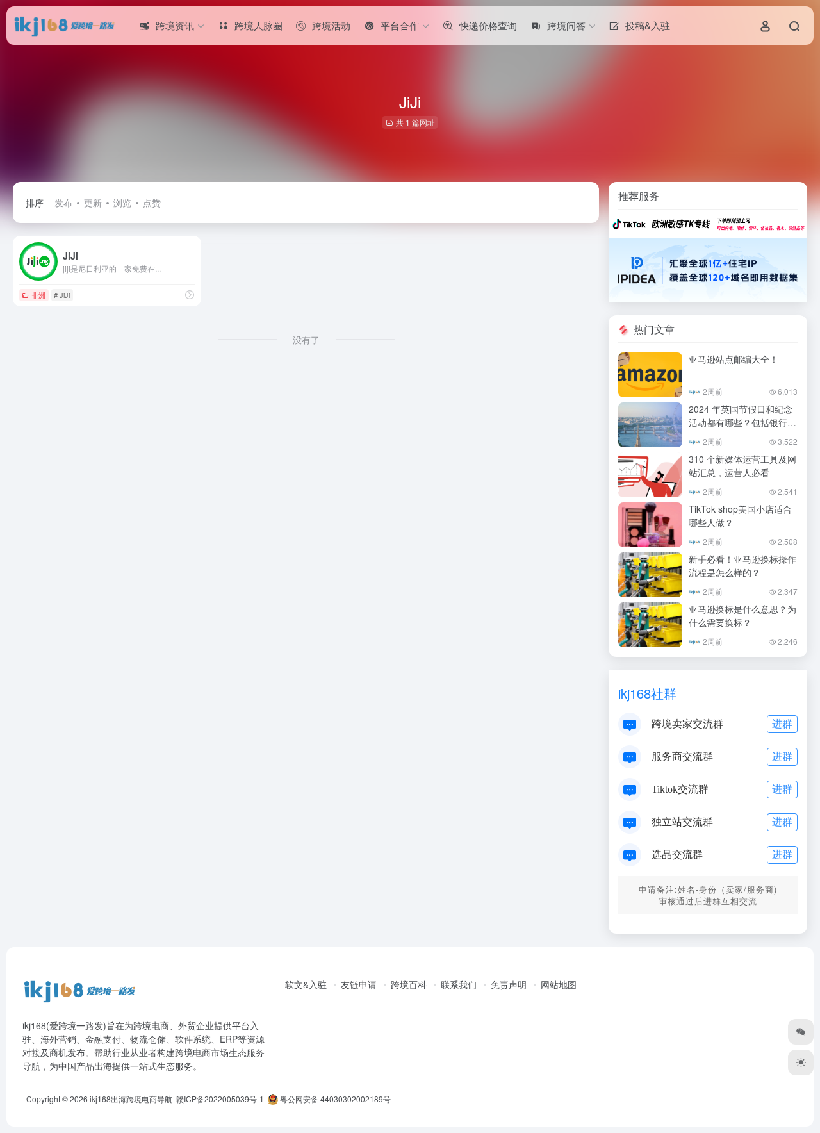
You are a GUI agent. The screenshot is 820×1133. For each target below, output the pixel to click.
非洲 (38, 295)
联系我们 (459, 984)
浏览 (122, 202)
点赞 (152, 202)
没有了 (306, 339)
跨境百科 (409, 984)
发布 (63, 202)
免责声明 (509, 984)
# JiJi (62, 295)
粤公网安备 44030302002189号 (334, 1098)
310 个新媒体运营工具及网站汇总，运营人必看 (742, 465)
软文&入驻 (306, 984)
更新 (93, 202)
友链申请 (359, 984)
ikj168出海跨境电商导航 (131, 1098)
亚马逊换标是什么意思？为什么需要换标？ (742, 615)
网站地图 (559, 984)
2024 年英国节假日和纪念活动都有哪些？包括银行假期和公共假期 (742, 422)
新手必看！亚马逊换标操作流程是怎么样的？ (742, 565)
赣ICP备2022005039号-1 (219, 1098)
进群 (782, 723)
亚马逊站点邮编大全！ (733, 358)
